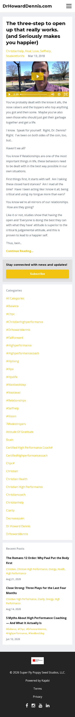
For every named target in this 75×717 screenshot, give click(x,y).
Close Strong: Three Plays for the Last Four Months (36, 590)
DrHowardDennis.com (27, 6)
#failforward (14, 338)
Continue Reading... (19, 251)
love (35, 51)
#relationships (16, 400)
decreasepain (15, 518)
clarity (10, 510)
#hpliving (12, 361)
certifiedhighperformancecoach (27, 455)
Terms (37, 689)
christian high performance (24, 487)
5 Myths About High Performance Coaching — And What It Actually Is (36, 620)
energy (52, 569)
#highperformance (19, 345)
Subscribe (37, 274)
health (61, 569)
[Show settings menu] (59, 94)
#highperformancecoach (22, 353)
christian (12, 471)
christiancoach (15, 495)
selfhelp (45, 51)
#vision (11, 416)
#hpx (9, 369)
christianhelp (15, 51)
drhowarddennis (17, 534)
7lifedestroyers (16, 424)
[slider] (34, 94)
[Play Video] (9, 94)
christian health (16, 479)
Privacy (37, 697)
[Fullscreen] (65, 94)
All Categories (15, 298)
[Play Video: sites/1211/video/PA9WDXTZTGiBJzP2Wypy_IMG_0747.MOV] (37, 76)
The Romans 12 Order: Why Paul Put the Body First (37, 560)
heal (28, 51)
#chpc (10, 314)
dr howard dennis (18, 526)
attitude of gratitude (19, 432)
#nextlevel (13, 392)
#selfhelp (12, 408)
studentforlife (15, 56)
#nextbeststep (16, 385)
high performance (16, 573)
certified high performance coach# (29, 448)
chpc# (10, 463)
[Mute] (52, 94)
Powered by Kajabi (37, 680)
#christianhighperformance (24, 322)
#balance (12, 306)
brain (9, 440)
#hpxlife (11, 377)
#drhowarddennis (18, 330)
